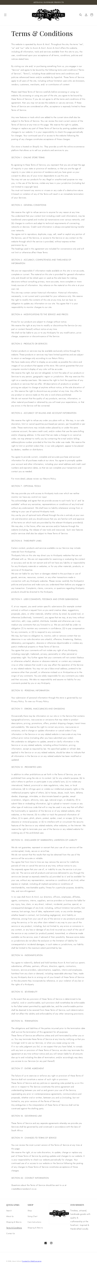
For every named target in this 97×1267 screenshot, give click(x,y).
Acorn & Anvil (17, 1261)
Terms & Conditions (14, 1227)
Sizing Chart (32, 1216)
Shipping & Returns (14, 1222)
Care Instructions (34, 1222)
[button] (5, 15)
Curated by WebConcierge (31, 1261)
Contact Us (10, 1233)
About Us (10, 1216)
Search (9, 1210)
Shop (30, 1210)
